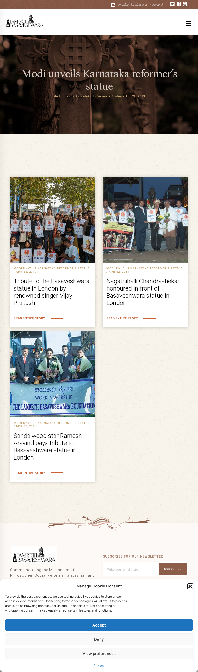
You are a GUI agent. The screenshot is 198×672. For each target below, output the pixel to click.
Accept (99, 625)
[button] (190, 586)
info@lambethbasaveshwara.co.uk (141, 4)
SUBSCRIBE (173, 569)
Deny (99, 639)
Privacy (99, 665)
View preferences (99, 653)
